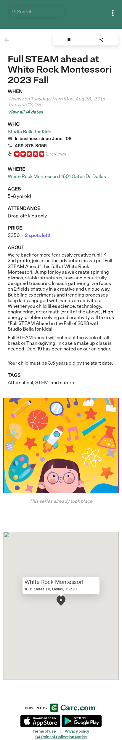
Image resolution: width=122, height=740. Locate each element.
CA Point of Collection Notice (61, 737)
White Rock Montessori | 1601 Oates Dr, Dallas (57, 176)
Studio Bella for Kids (29, 131)
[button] (61, 600)
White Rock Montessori (54, 582)
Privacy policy (77, 731)
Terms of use (44, 731)
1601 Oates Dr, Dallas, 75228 (51, 589)
